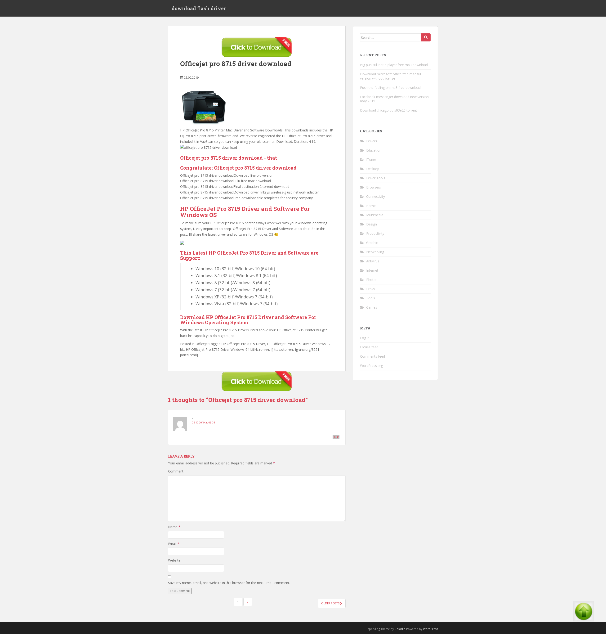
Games (371, 307)
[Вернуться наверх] (583, 615)
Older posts (330, 603)
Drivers (371, 141)
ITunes (371, 159)
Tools (370, 298)
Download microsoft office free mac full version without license (391, 76)
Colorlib (400, 629)
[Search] (426, 37)
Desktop (372, 168)
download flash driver (199, 8)
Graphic (372, 242)
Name (174, 527)
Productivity (375, 233)
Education (373, 150)
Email (173, 543)
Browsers (373, 187)
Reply (336, 436)
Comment (175, 471)
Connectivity (375, 196)
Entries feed (369, 347)
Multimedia (374, 215)
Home (371, 205)
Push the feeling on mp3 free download (390, 87)
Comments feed (372, 356)
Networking (375, 252)
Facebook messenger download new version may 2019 (394, 98)
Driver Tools (375, 178)
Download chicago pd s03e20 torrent (388, 110)
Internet (372, 270)
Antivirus (372, 261)
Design (371, 224)
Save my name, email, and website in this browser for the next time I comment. (229, 582)
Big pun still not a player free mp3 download (394, 65)
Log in (365, 338)
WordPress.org (371, 365)
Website (174, 560)
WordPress (430, 629)
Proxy (370, 289)
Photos (371, 279)
